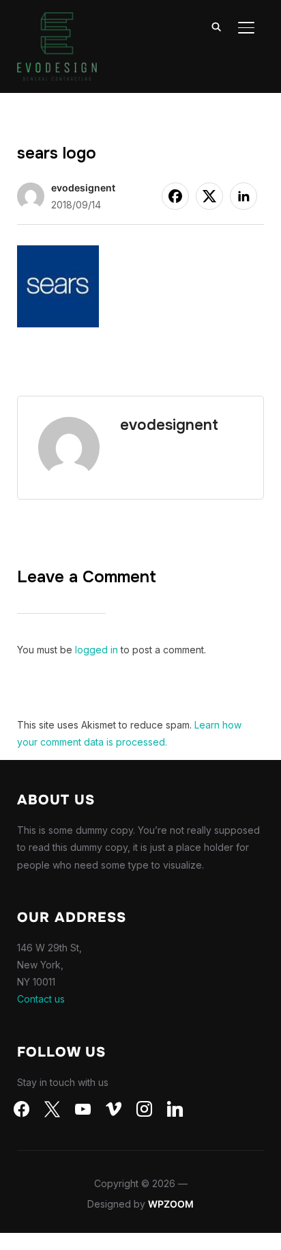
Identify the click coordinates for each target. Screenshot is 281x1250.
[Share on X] (209, 196)
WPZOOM (171, 1204)
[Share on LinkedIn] (243, 196)
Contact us (41, 999)
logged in (96, 649)
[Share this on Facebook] (175, 196)
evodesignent (83, 187)
